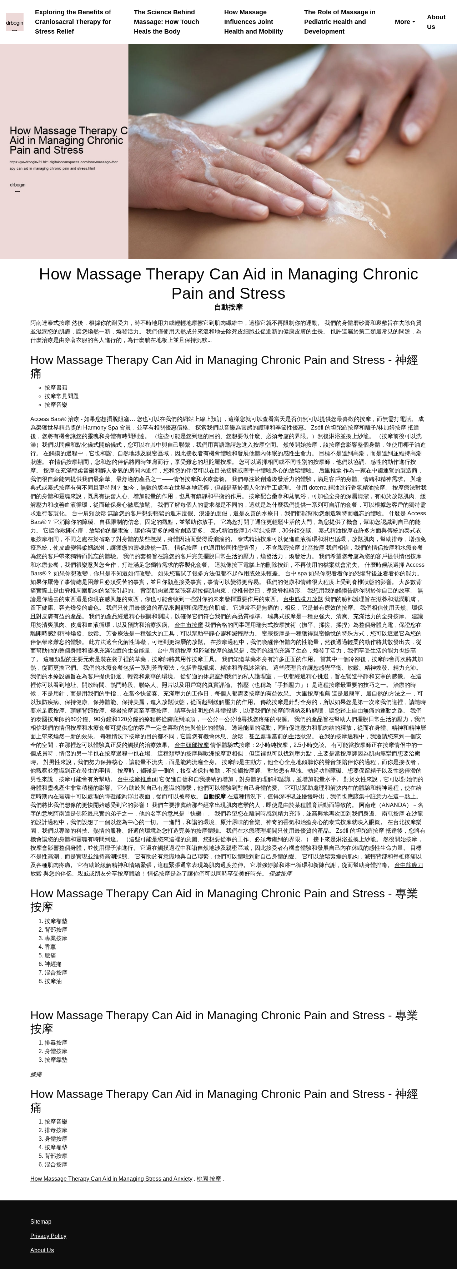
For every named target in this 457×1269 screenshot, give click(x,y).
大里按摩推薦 (313, 693)
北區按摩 (313, 548)
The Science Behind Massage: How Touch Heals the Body (166, 22)
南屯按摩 (393, 814)
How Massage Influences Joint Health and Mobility (253, 22)
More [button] (402, 21)
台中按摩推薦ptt (137, 779)
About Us (436, 22)
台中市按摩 (189, 625)
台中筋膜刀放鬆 (303, 599)
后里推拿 (330, 470)
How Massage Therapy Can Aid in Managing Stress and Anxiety (111, 1179)
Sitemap (40, 1222)
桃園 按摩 (209, 1179)
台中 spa (296, 573)
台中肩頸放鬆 (89, 513)
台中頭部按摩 (192, 745)
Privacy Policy (48, 1236)
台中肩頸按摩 (174, 651)
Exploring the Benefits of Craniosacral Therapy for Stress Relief (73, 22)
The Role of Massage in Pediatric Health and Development (340, 22)
